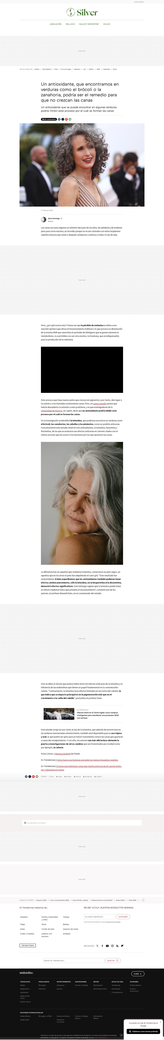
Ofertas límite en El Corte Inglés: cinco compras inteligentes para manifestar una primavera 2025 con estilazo (98, 715)
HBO (98, 69)
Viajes (106, 24)
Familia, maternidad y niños (50, 918)
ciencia (78, 776)
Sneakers (24, 917)
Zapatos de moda (70, 929)
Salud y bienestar (89, 24)
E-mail (70, 119)
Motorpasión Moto (100, 989)
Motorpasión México (98, 1017)
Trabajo (66, 917)
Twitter (62, 119)
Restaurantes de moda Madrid (102, 900)
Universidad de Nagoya (51, 410)
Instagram (112, 945)
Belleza (70, 24)
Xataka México (25, 1016)
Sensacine (60, 985)
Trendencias (116, 985)
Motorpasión (98, 985)
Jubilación (55, 24)
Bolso (115, 69)
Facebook (59, 119)
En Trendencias (82, 710)
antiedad (66, 934)
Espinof (59, 989)
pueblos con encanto (47, 935)
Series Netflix (121, 900)
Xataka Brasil (24, 1020)
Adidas (37, 69)
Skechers (77, 69)
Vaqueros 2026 (41, 900)
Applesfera (24, 992)
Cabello (99, 776)
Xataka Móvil (25, 989)
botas (22, 929)
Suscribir (123, 917)
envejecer (88, 776)
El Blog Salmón (135, 985)
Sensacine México (63, 1016)
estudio (68, 776)
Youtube (107, 945)
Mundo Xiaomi (25, 1002)
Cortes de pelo (48, 929)
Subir (136, 974)
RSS (117, 945)
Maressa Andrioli (63, 753)
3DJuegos (42, 985)
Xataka (22, 985)
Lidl (84, 69)
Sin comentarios (50, 119)
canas (60, 776)
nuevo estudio (99, 403)
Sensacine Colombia (60, 1021)
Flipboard (66, 119)
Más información (100, 1037)
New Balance (47, 69)
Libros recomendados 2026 (59, 900)
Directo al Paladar (81, 985)
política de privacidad (113, 922)
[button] (55, 218)
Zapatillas (106, 69)
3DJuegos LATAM (45, 1016)
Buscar (111, 961)
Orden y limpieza (27, 934)
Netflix (91, 69)
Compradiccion (117, 992)
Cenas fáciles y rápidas (80, 900)
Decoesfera (116, 989)
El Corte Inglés (66, 69)
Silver (82, 12)
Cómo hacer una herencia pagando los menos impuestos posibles (87, 760)
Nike (56, 69)
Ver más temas (28, 945)
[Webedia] (139, 1)
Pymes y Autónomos (134, 990)
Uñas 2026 (133, 900)
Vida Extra (42, 989)
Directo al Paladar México (81, 1017)
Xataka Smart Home (25, 997)
